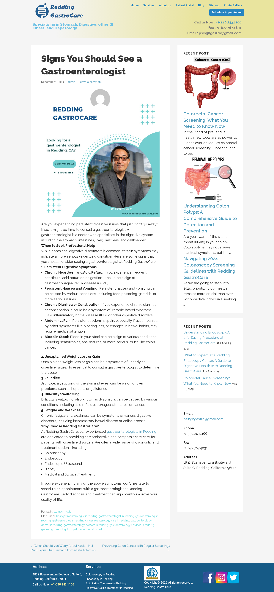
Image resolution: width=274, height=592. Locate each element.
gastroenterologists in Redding (131, 431)
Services (149, 5)
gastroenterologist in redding (116, 516)
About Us (165, 5)
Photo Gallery (233, 5)
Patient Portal (184, 5)
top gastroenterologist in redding (87, 529)
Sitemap (214, 5)
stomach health (63, 511)
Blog (201, 5)
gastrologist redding (53, 529)
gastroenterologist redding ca (70, 520)
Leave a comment (90, 81)
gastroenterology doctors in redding (86, 525)
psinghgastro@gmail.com (203, 419)
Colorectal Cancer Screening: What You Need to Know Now (205, 120)
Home (135, 5)
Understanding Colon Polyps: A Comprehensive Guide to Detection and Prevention (210, 218)
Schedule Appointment (227, 12)
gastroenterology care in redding (109, 520)
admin (71, 81)
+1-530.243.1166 (228, 22)
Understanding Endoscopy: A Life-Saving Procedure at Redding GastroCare (206, 337)
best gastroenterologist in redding (76, 516)
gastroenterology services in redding (131, 525)
